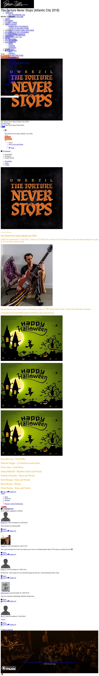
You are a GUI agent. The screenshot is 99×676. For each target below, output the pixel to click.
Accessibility (46, 662)
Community (10, 50)
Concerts (9, 13)
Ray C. (3, 616)
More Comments (7, 629)
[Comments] (4, 127)
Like (5, 492)
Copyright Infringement (67, 662)
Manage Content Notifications (14, 504)
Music (8, 19)
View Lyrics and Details (16, 144)
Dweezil (7, 500)
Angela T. (4, 546)
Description (8, 161)
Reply (4, 529)
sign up (13, 511)
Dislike (12, 492)
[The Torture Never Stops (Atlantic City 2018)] (1, 127)
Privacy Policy (38, 662)
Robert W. (4, 522)
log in (7, 511)
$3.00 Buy (8, 139)
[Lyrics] (2, 127)
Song (6, 497)
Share (12, 148)
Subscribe (8, 137)
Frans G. (3, 569)
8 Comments (6, 151)
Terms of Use (28, 662)
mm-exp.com (5, 593)
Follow (3, 493)
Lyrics (7, 163)
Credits (7, 165)
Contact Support (55, 662)
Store (8, 38)
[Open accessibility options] (2, 674)
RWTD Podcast (11, 25)
